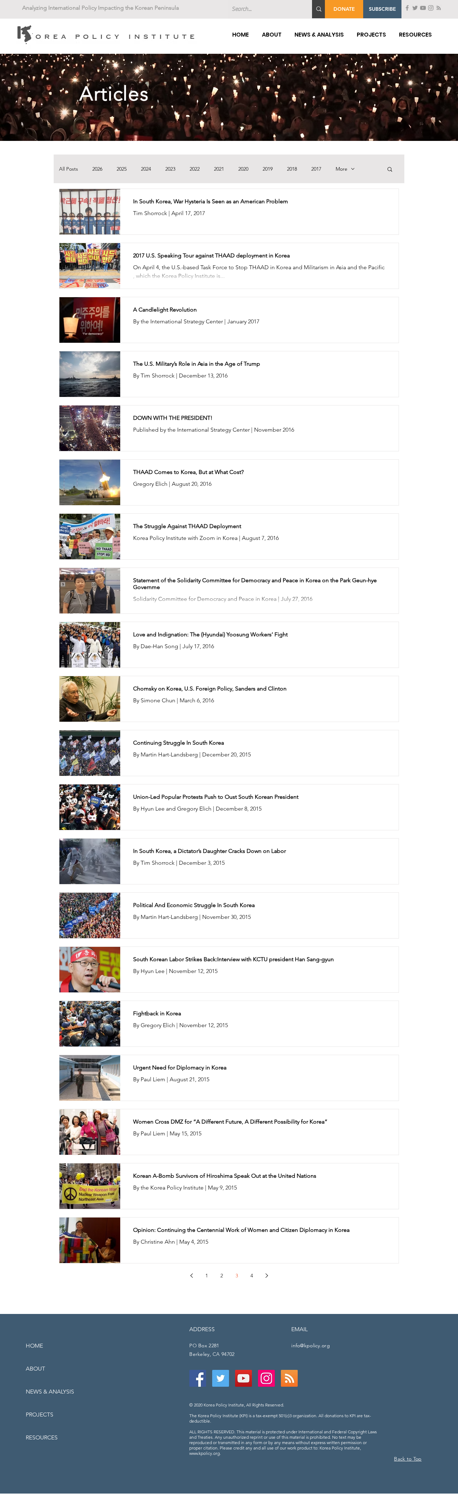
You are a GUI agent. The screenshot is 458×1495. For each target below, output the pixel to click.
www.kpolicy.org (204, 1453)
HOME (34, 1345)
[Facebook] (407, 7)
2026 (97, 169)
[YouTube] (423, 7)
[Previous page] (191, 1275)
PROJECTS (39, 1414)
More (341, 169)
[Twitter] (415, 7)
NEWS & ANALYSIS (50, 1391)
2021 (219, 169)
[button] (382, 9)
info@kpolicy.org (310, 1345)
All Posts (68, 169)
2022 (195, 169)
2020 (243, 169)
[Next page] (266, 1275)
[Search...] (319, 9)
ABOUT (35, 1368)
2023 (170, 169)
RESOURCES (42, 1437)
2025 (122, 169)
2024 (146, 169)
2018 (292, 169)
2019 (268, 169)
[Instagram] (430, 7)
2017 (316, 169)
